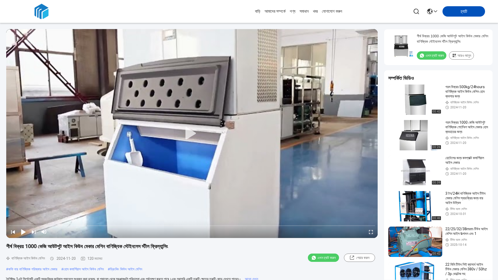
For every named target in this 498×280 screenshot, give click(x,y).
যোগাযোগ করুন (332, 11)
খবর (315, 11)
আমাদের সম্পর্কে (275, 11)
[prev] (13, 232)
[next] (34, 232)
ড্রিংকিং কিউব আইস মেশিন (126, 269)
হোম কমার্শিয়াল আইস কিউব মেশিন (84, 269)
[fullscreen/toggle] (371, 232)
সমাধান (304, 11)
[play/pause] (23, 232)
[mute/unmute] (44, 232)
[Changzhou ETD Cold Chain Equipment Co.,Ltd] (41, 11)
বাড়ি (257, 11)
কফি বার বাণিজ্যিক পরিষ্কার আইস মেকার (32, 269)
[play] (191, 133)
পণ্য (292, 11)
